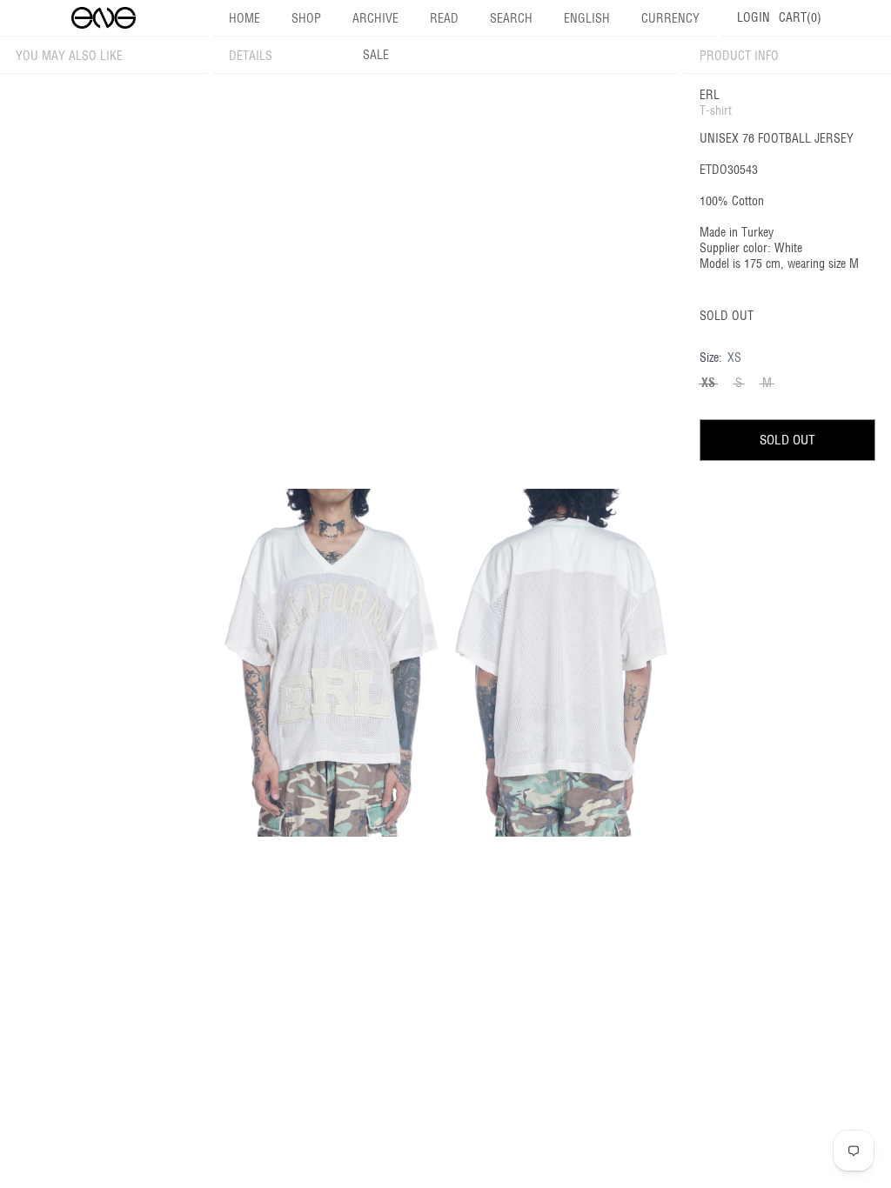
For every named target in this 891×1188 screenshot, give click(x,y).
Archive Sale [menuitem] (375, 36)
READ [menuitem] (444, 18)
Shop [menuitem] (306, 18)
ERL (710, 95)
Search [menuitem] (511, 18)
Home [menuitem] (244, 18)
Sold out (787, 439)
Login (753, 17)
